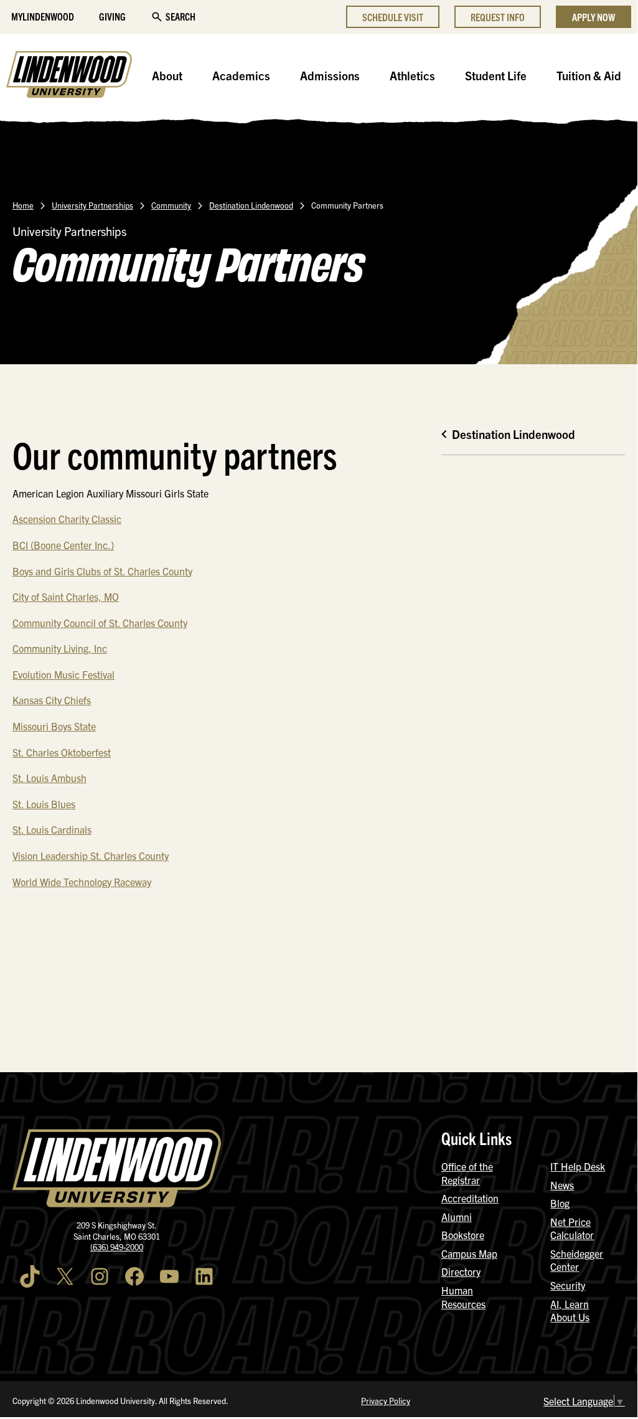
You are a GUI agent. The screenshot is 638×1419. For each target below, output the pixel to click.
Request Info (498, 17)
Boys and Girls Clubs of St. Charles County (102, 571)
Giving (112, 16)
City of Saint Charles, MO (65, 596)
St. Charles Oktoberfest (61, 752)
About (167, 75)
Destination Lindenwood (251, 205)
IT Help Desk (577, 1166)
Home (23, 205)
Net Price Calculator (572, 1228)
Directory (461, 1271)
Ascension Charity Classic (66, 518)
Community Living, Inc (59, 648)
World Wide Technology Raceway (81, 881)
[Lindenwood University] (69, 76)
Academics (241, 75)
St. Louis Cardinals (51, 829)
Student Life (496, 75)
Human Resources (463, 1297)
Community (171, 205)
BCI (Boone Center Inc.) (63, 545)
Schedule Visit (392, 17)
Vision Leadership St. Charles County (90, 855)
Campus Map (469, 1253)
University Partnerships (92, 205)
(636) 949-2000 (116, 1247)
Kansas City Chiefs (51, 700)
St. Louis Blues (43, 804)
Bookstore (462, 1234)
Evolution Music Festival (63, 674)
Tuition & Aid (588, 75)
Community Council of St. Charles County (99, 622)
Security (567, 1285)
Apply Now (593, 17)
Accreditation (470, 1198)
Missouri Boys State (54, 726)
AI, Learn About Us (569, 1311)
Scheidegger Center (576, 1260)
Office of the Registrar (467, 1173)
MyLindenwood (42, 16)
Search (180, 16)
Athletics (412, 75)
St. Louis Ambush (49, 777)
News (562, 1185)
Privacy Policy (385, 1400)
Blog (560, 1203)
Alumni (456, 1216)
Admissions (330, 75)
